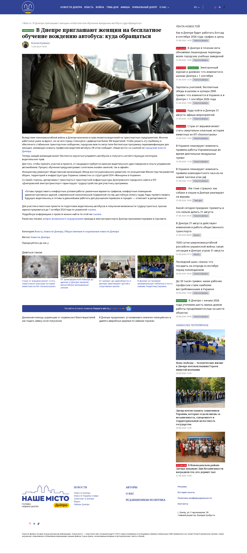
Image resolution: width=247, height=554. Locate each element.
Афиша (125, 7)
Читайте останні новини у (94, 308)
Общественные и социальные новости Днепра (91, 231)
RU (195, 7)
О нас (163, 7)
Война (100, 7)
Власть (88, 7)
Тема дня (112, 7)
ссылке (92, 209)
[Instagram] (215, 7)
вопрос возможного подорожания (63, 218)
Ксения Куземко (40, 43)
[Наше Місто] (28, 7)
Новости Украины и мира (86, 495)
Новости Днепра (71, 7)
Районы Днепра (81, 504)
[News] (220, 7)
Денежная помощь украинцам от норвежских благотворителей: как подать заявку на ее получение (58, 319)
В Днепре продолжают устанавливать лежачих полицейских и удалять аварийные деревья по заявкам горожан (135, 319)
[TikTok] (224, 7)
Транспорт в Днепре (84, 498)
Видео (77, 501)
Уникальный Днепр (144, 7)
